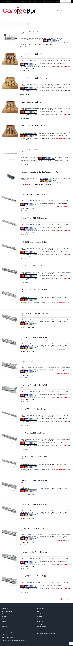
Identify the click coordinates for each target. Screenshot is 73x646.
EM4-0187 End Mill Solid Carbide (33, 433)
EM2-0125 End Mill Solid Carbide (33, 194)
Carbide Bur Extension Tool (31, 150)
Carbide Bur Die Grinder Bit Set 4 (33, 126)
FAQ (38, 611)
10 (67, 599)
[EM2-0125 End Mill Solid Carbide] (10, 199)
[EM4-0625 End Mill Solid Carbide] (10, 557)
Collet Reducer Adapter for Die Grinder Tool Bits (39, 172)
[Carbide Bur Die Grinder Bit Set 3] (10, 107)
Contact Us (39, 616)
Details (27, 46)
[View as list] (31, 24)
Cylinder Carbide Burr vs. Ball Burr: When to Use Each (14, 643)
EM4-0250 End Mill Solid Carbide (34, 457)
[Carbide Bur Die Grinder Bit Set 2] (10, 83)
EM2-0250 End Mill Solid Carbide (34, 242)
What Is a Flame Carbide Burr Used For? (12, 637)
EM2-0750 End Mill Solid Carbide (33, 361)
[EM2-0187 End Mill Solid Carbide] (10, 223)
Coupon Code (40, 621)
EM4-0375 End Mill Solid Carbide (33, 504)
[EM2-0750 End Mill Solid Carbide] (10, 366)
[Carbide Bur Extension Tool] (10, 154)
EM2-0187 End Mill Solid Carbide (33, 218)
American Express (43, 42)
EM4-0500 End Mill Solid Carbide (34, 528)
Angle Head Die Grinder (29, 32)
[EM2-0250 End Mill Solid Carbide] (10, 247)
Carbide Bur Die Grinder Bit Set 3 (33, 102)
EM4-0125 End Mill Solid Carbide (33, 409)
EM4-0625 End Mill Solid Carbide (33, 552)
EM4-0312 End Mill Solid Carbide (33, 481)
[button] (63, 18)
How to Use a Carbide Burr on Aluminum (12, 634)
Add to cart (22, 46)
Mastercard (36, 42)
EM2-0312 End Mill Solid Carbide (33, 266)
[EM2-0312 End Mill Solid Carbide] (10, 271)
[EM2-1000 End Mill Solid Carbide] (10, 390)
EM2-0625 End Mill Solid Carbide (33, 337)
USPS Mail (28, 39)
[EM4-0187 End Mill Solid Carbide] (10, 438)
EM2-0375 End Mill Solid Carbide (33, 290)
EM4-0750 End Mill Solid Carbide (34, 576)
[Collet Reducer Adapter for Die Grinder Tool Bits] (10, 177)
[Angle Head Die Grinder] (10, 37)
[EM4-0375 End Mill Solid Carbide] (10, 509)
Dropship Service (41, 608)
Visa (33, 42)
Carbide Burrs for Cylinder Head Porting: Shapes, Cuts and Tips (17, 632)
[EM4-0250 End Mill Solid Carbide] (10, 462)
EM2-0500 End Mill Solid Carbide (34, 313)
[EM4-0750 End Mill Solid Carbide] (10, 581)
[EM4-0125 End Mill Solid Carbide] (10, 414)
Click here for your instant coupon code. (46, 633)
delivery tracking (39, 39)
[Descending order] (15, 24)
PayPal (51, 42)
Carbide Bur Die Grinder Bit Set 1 (33, 54)
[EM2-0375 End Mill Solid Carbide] (10, 295)
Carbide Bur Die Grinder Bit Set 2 (33, 78)
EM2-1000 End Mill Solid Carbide (34, 385)
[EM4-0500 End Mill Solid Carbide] (10, 533)
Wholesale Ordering (41, 626)
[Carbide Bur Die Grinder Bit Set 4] (10, 131)
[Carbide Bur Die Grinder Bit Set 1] (10, 59)
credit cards (44, 63)
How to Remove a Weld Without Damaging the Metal (14, 640)
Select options (23, 70)
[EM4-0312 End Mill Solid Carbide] (10, 485)
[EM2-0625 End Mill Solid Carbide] (10, 342)
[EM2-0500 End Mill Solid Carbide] (10, 318)
